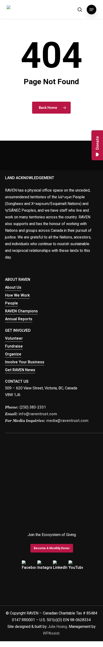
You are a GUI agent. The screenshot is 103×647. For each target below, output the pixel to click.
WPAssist (51, 633)
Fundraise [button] (14, 346)
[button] (91, 9)
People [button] (11, 303)
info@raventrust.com (38, 414)
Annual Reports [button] (18, 319)
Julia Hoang (57, 627)
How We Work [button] (17, 295)
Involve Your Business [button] (24, 362)
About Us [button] (13, 287)
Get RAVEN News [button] (20, 370)
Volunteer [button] (14, 338)
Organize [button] (13, 354)
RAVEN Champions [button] (21, 311)
